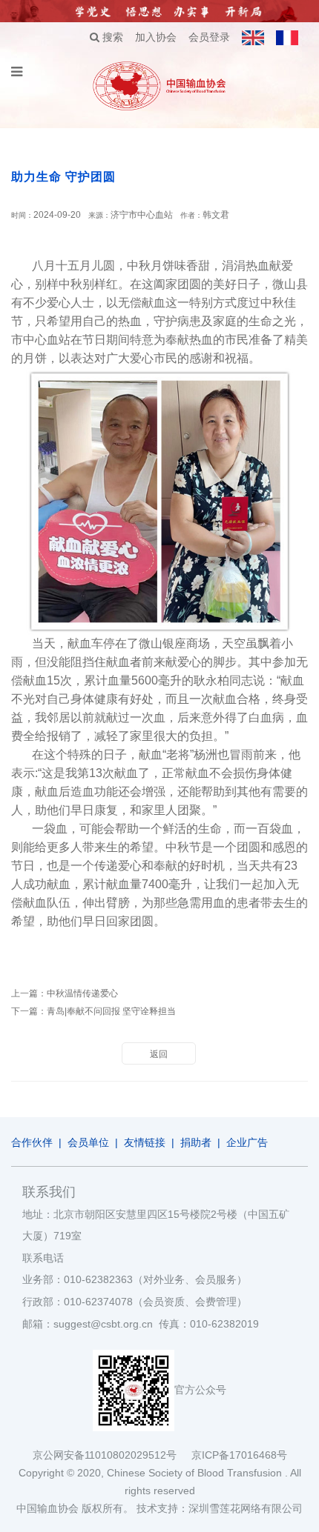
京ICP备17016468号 (239, 1455)
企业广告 (247, 1142)
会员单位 (88, 1142)
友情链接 (144, 1142)
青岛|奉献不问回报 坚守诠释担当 (111, 1011)
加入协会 (156, 37)
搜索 (111, 37)
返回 (159, 1054)
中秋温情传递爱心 (82, 993)
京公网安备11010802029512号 (112, 1455)
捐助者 (195, 1142)
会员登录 (209, 37)
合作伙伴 (32, 1142)
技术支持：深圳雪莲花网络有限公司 (220, 1508)
